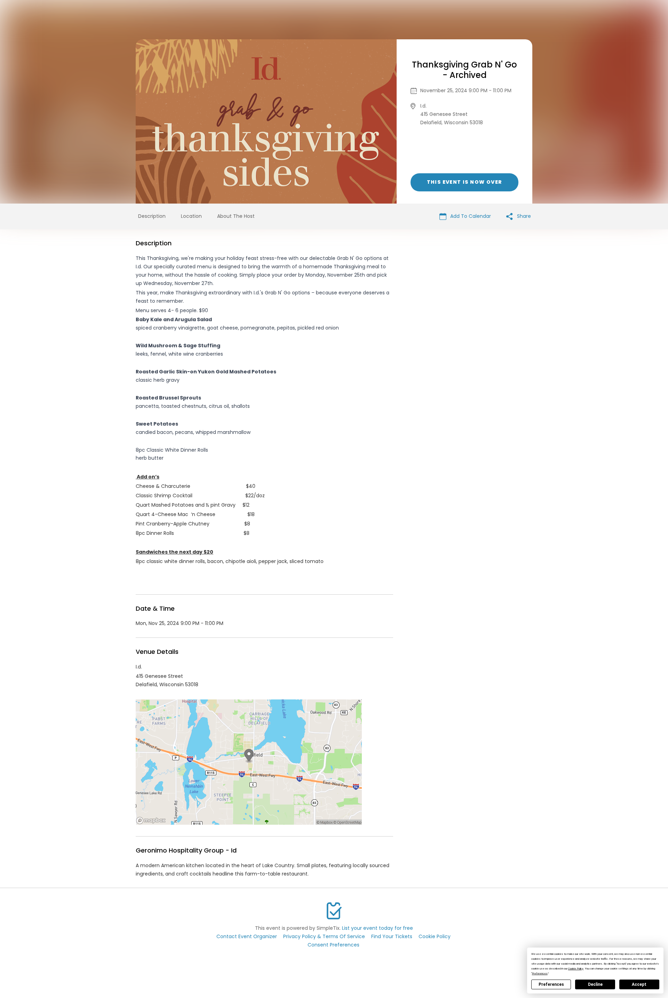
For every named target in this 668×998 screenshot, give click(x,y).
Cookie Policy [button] (575, 968)
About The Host (236, 216)
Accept (639, 984)
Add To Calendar (470, 216)
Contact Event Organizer (246, 936)
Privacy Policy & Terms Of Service (324, 936)
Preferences (551, 984)
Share (523, 216)
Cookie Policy (435, 936)
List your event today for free (377, 928)
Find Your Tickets (391, 936)
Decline (595, 984)
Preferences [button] (540, 973)
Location (191, 216)
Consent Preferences (333, 944)
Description (152, 216)
